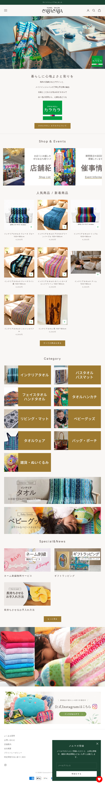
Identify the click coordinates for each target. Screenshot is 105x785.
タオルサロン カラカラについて (52, 126)
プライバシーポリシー (13, 753)
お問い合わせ (9, 740)
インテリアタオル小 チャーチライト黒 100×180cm (19, 282)
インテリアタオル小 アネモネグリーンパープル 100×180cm (52, 235)
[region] (52, 42)
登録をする (77, 774)
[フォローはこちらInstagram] (5, 765)
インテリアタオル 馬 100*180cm (52, 329)
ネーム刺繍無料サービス (18, 576)
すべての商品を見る (52, 343)
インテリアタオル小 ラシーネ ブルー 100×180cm (19, 235)
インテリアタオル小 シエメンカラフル (19, 330)
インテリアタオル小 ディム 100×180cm (86, 282)
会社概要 (7, 748)
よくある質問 (9, 736)
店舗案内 (7, 744)
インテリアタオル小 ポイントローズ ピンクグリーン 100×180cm (52, 282)
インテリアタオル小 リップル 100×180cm (86, 235)
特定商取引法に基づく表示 (15, 757)
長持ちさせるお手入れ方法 (19, 610)
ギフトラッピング (64, 576)
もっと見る (52, 619)
